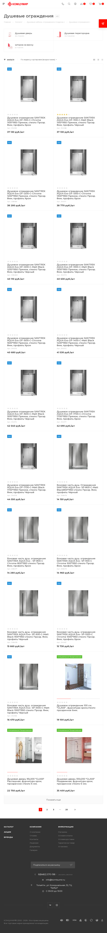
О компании (35, 832)
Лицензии (34, 843)
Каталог (9, 827)
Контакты (34, 839)
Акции (7, 832)
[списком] (98, 59)
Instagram (57, 905)
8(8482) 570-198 (46, 874)
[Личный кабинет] (75, 4)
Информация (65, 827)
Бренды (8, 837)
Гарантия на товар (66, 843)
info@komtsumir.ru (55, 880)
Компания (35, 827)
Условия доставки (66, 839)
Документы (35, 846)
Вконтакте (50, 905)
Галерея (33, 850)
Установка (62, 846)
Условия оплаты (65, 836)
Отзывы (33, 836)
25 (66, 809)
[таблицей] (102, 59)
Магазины (62, 832)
